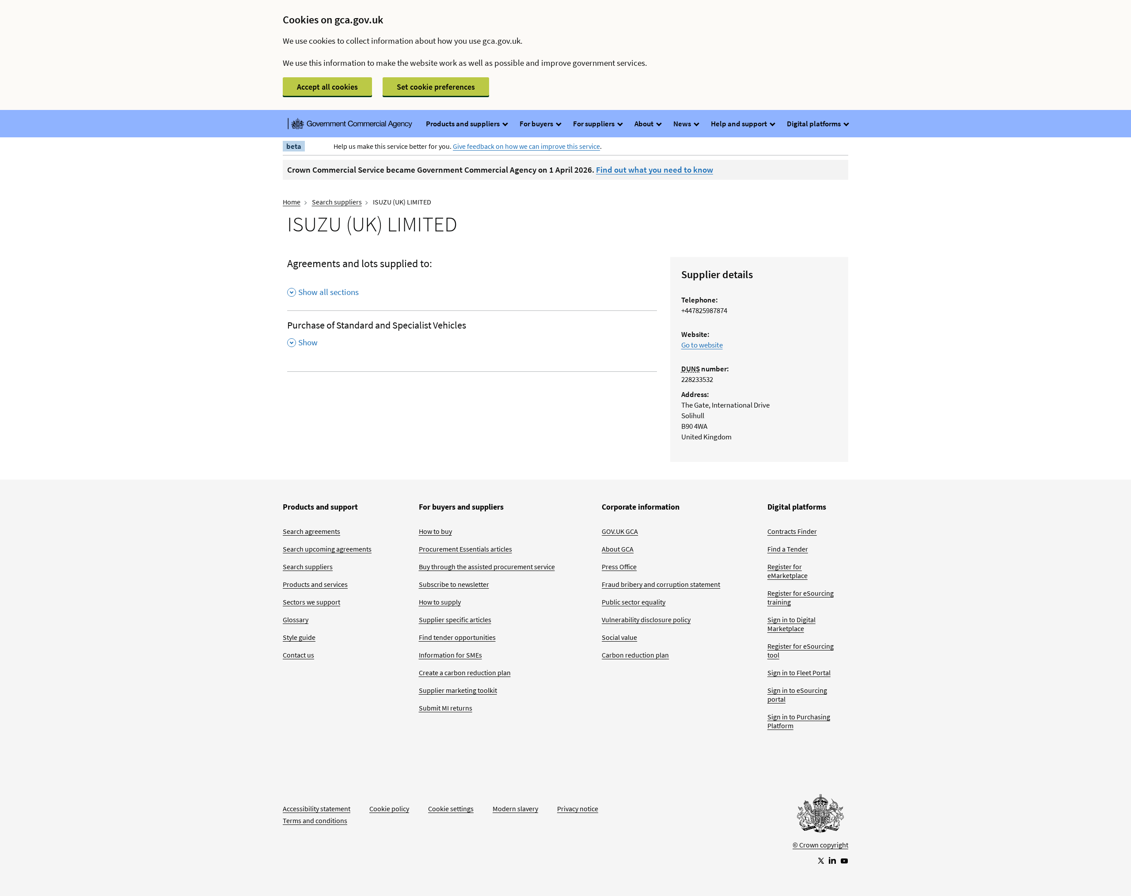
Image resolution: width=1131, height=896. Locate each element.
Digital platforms (814, 124)
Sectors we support (311, 601)
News (682, 124)
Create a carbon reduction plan (465, 672)
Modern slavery (515, 808)
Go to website (702, 345)
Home (291, 201)
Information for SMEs (450, 654)
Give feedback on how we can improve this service (526, 146)
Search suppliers (337, 201)
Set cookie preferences (436, 87)
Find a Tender (787, 548)
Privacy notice (577, 808)
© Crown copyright (820, 844)
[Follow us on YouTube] (844, 860)
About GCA (618, 548)
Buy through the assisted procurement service (487, 566)
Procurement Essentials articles (465, 548)
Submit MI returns (445, 707)
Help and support (739, 124)
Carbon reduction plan (635, 654)
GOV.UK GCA (620, 531)
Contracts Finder (792, 531)
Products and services (315, 584)
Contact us (298, 654)
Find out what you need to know (654, 169)
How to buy (435, 531)
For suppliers (594, 124)
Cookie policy (389, 808)
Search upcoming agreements (327, 548)
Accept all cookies (327, 87)
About (644, 124)
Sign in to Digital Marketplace (791, 624)
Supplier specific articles (455, 619)
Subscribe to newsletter (454, 584)
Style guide (299, 637)
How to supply (440, 601)
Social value (619, 637)
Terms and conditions (315, 820)
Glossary (295, 619)
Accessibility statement (316, 808)
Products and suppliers (463, 124)
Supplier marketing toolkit (458, 690)
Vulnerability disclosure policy (646, 619)
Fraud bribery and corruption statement (661, 584)
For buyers (537, 124)
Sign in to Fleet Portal (799, 672)
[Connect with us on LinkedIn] (832, 860)
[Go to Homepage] (820, 815)
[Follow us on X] (820, 860)
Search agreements (311, 531)
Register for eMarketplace (787, 571)
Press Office (619, 566)
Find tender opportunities (457, 637)
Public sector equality (633, 601)
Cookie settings (451, 808)
